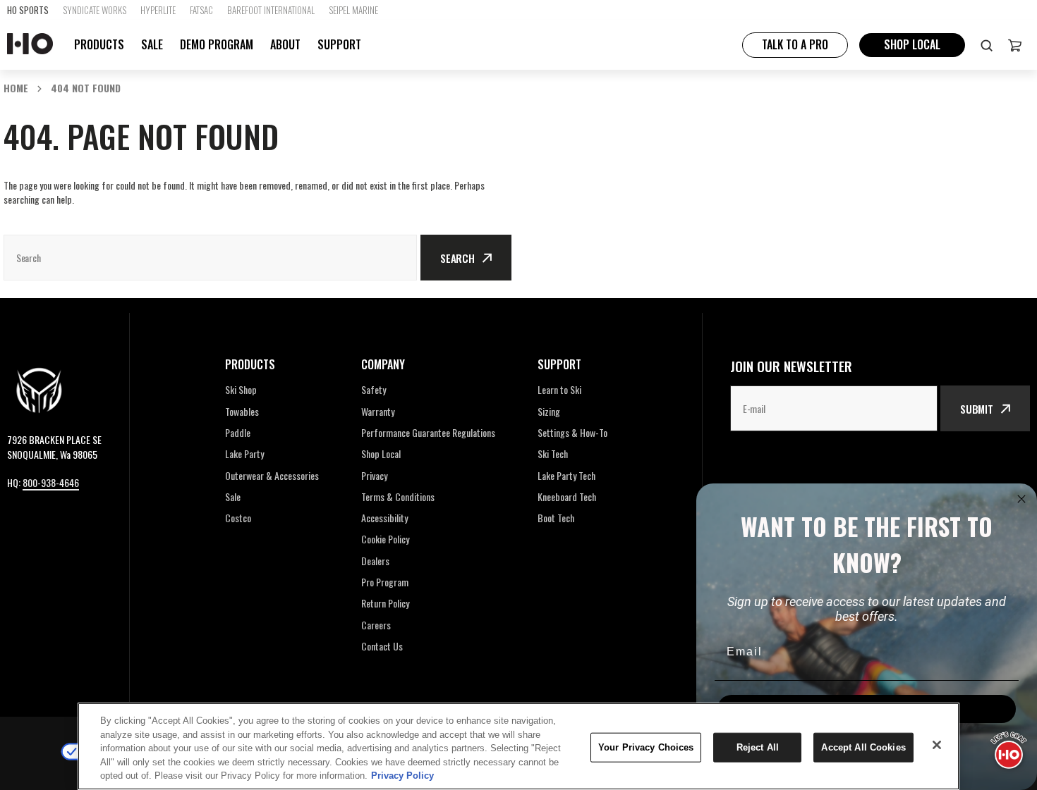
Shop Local (912, 44)
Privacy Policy (402, 775)
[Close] (936, 744)
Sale (152, 44)
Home (16, 87)
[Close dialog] (1021, 498)
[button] (1014, 44)
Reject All (757, 747)
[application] (1009, 748)
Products (99, 45)
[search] (986, 44)
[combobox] (210, 257)
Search (457, 258)
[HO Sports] (30, 44)
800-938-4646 (51, 482)
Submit (976, 408)
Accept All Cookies (863, 747)
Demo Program (216, 45)
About (285, 45)
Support (339, 45)
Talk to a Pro (795, 44)
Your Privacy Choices (646, 747)
